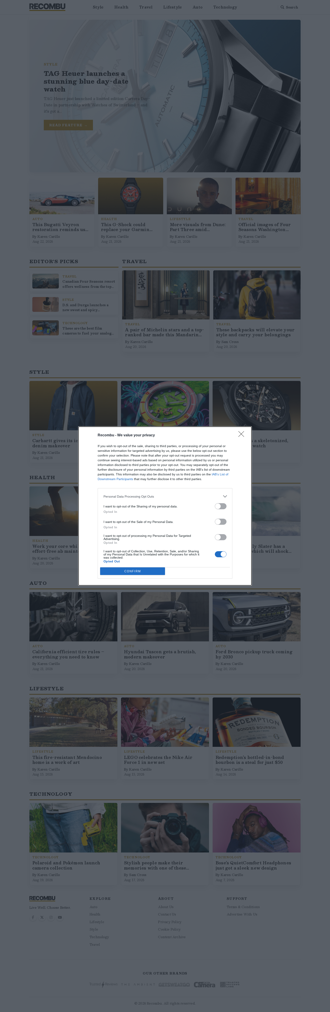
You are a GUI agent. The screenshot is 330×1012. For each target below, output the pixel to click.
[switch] (221, 506)
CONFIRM (132, 571)
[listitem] (165, 496)
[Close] (242, 435)
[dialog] (165, 506)
